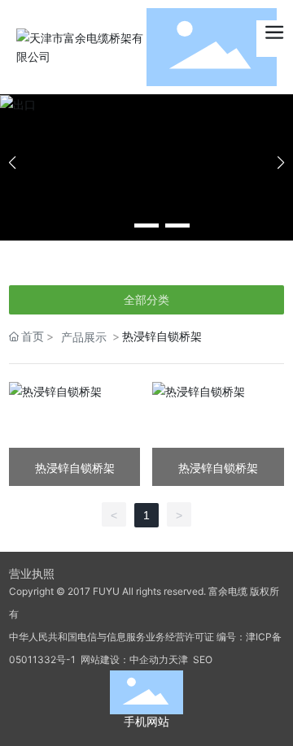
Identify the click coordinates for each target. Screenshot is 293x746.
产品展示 (84, 337)
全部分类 (146, 299)
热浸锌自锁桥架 (75, 468)
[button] (115, 225)
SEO (201, 659)
